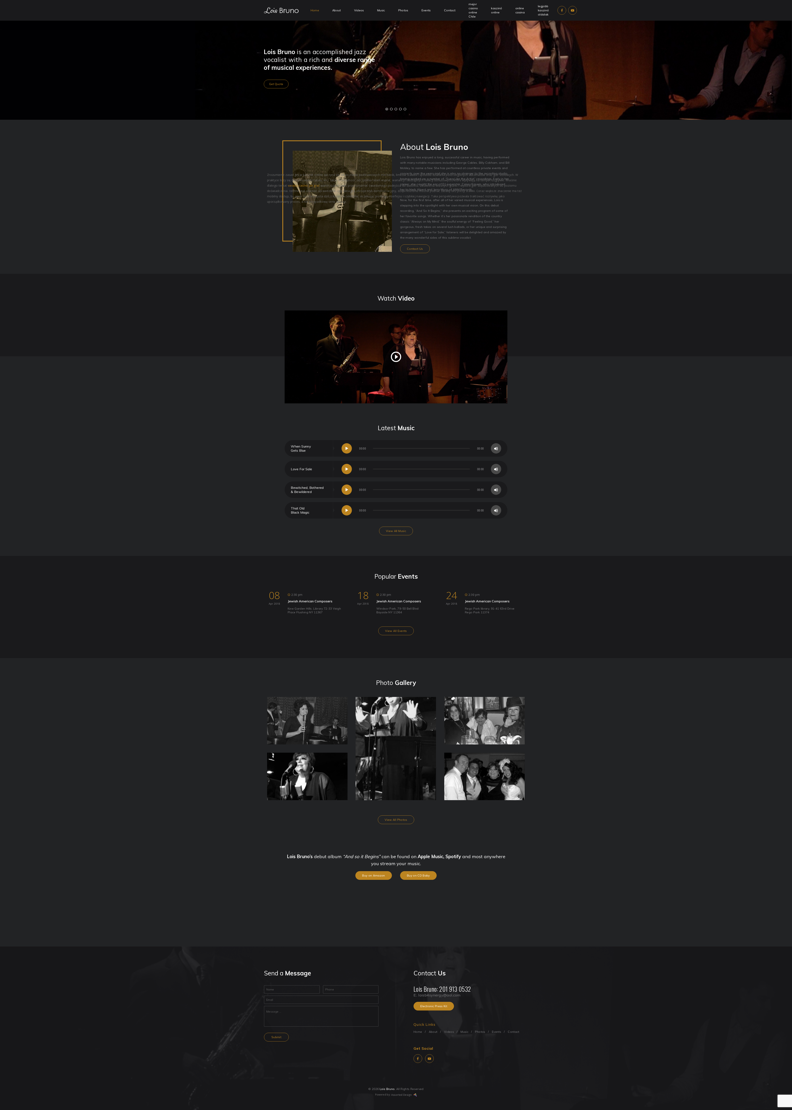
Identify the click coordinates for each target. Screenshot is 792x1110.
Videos (359, 10)
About (336, 10)
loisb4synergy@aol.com (439, 995)
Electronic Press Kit (433, 1006)
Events (426, 10)
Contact (449, 10)
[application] (421, 448)
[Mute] (496, 449)
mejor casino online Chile (473, 10)
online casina (520, 10)
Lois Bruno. (387, 1089)
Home (315, 10)
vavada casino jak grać (304, 185)
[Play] (347, 449)
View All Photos (396, 820)
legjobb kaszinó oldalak (543, 10)
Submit (276, 1037)
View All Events (396, 631)
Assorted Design (401, 1095)
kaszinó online (496, 10)
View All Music (396, 531)
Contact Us (415, 249)
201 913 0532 (455, 989)
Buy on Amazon (373, 875)
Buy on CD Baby (418, 875)
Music (381, 10)
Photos (403, 10)
